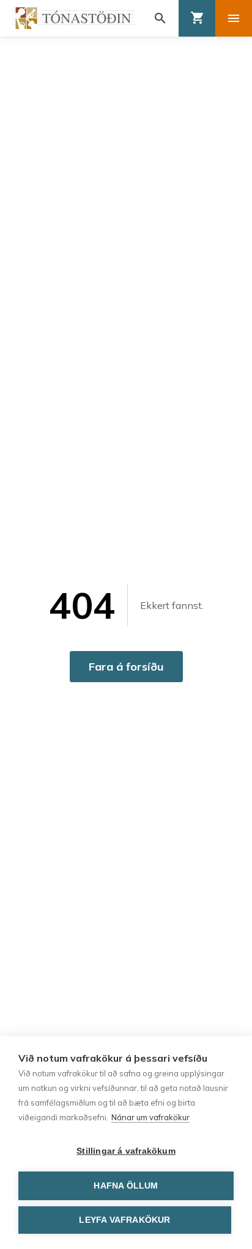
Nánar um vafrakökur (150, 1117)
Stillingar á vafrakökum (126, 1151)
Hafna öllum (126, 1185)
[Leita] (160, 18)
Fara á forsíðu (126, 667)
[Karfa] (197, 18)
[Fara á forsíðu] (73, 18)
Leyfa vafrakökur (124, 1220)
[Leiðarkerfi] (233, 18)
